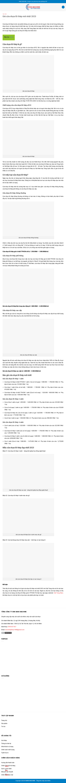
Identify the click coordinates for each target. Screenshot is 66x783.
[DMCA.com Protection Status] (6, 633)
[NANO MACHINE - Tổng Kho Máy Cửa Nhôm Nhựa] (33, 7)
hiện (11, 37)
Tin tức (5, 14)
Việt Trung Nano (58, 593)
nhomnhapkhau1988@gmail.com (14, 630)
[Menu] (2, 7)
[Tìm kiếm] (63, 7)
